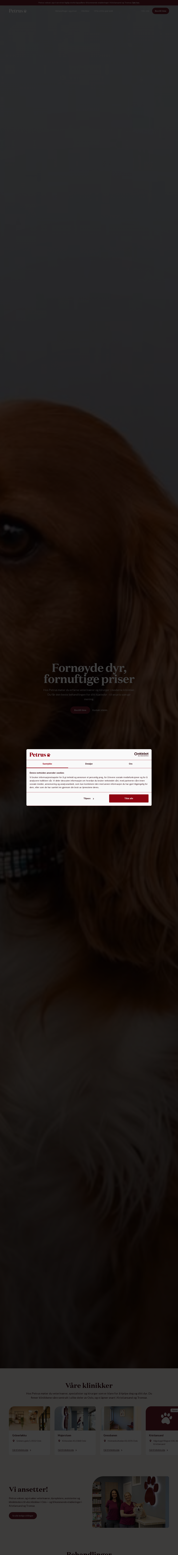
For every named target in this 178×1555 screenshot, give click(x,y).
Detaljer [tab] (89, 764)
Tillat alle (128, 798)
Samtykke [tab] (47, 764)
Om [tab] (130, 764)
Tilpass (87, 798)
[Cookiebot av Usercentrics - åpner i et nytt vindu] (136, 755)
